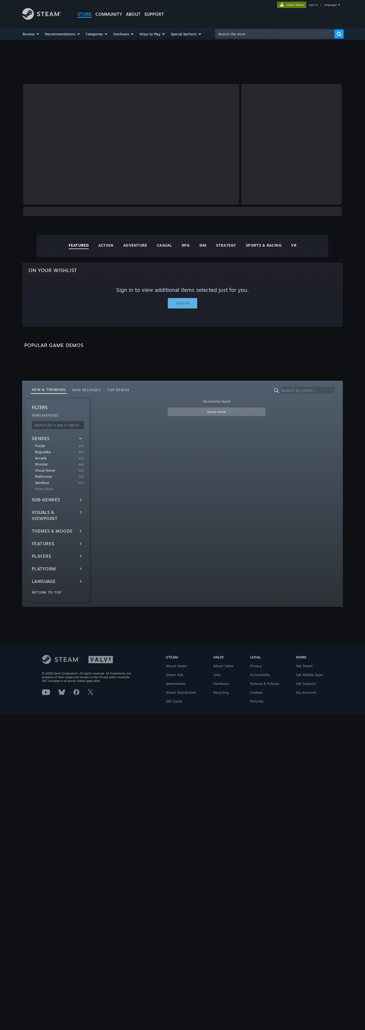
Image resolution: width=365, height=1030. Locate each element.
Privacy (256, 666)
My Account (306, 692)
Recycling (221, 692)
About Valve (223, 666)
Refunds (256, 701)
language (330, 5)
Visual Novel (45, 470)
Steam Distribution (181, 692)
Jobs (217, 675)
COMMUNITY (108, 14)
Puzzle (40, 446)
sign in (313, 5)
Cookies (256, 692)
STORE (84, 14)
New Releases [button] (86, 390)
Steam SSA (174, 675)
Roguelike (43, 452)
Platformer (43, 476)
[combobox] (275, 34)
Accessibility (260, 675)
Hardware (221, 683)
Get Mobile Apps (309, 675)
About (133, 14)
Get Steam (304, 666)
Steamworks (176, 683)
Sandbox (42, 482)
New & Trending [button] (49, 389)
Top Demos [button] (118, 390)
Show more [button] (216, 412)
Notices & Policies (264, 683)
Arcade (40, 458)
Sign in (182, 303)
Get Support (306, 683)
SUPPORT (154, 14)
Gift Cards (174, 701)
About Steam (176, 666)
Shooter (41, 464)
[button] (31, 34)
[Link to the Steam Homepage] (41, 18)
